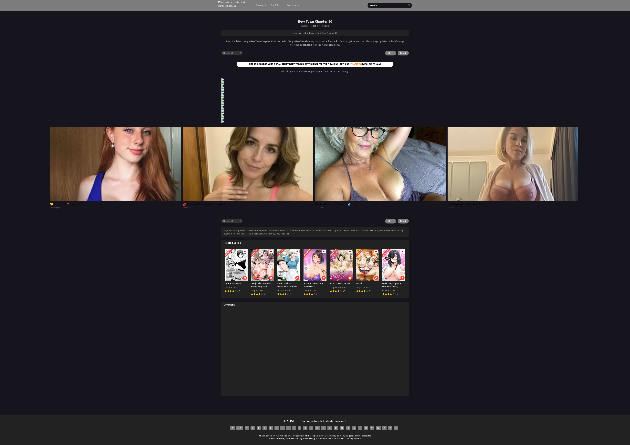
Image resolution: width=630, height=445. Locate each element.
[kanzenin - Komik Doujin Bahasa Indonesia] (234, 6)
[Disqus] (315, 351)
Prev (391, 53)
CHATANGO (356, 64)
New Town (324, 26)
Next (402, 53)
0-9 (240, 428)
